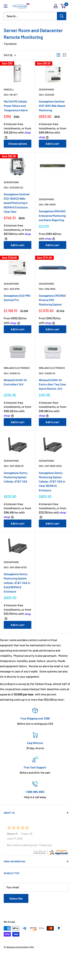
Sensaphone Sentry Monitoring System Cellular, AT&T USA (15, 477)
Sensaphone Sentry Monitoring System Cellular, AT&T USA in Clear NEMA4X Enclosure (52, 481)
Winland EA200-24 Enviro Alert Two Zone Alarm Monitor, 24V (52, 384)
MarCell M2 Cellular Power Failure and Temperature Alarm (16, 106)
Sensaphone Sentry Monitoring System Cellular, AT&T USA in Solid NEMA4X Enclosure (17, 582)
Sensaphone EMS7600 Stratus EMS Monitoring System (52, 300)
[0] (63, 6)
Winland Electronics (17, 367)
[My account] (55, 6)
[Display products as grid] (58, 55)
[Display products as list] (64, 55)
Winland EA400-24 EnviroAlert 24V (15, 382)
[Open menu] (5, 6)
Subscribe (16, 898)
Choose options (17, 143)
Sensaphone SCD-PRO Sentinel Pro (17, 298)
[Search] (61, 16)
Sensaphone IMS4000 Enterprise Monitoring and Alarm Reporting (52, 216)
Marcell (9, 89)
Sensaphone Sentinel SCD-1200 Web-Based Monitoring (52, 106)
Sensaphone (46, 89)
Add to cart (52, 143)
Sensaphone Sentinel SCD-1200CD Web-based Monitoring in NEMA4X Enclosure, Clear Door (16, 203)
